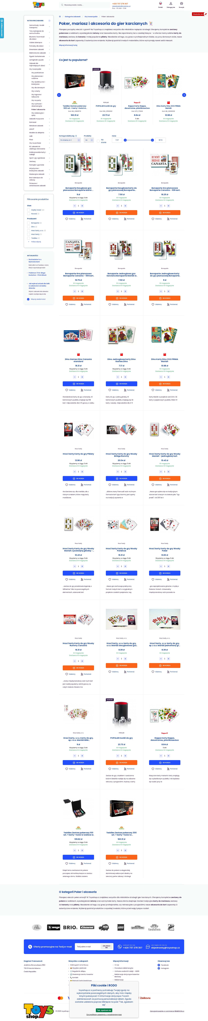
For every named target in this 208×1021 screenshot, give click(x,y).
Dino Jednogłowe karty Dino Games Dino (121, 360)
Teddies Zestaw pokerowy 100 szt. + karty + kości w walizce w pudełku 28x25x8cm (78, 834)
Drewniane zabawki (36, 49)
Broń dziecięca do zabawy (36, 179)
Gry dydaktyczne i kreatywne (38, 83)
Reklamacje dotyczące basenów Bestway (127, 975)
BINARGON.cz (179, 1011)
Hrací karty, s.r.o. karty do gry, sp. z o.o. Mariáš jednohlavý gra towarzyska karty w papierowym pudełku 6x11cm (164, 644)
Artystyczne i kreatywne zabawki (36, 169)
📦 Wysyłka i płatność (78, 968)
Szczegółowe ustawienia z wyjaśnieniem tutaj (104, 1015)
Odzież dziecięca (35, 42)
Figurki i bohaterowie (37, 56)
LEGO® (31, 129)
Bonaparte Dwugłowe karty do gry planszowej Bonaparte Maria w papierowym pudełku (121, 189)
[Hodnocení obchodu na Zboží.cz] (200, 14)
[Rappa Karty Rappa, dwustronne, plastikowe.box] (137, 81)
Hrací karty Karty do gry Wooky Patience (121, 549)
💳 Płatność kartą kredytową (81, 981)
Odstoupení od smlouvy (79, 965)
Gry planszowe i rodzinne (37, 77)
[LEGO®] (121, 927)
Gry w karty (36, 91)
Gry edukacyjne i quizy (38, 114)
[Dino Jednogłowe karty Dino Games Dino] (121, 335)
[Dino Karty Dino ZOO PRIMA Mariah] (168, 81)
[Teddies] (154, 927)
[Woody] (171, 927)
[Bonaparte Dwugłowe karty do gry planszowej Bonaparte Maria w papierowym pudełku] (121, 164)
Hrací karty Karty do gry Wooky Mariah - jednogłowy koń (164, 455)
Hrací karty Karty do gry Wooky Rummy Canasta (78, 644)
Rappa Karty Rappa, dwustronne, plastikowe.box (137, 107)
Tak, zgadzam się (104, 1010)
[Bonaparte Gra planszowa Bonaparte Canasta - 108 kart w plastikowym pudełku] (78, 249)
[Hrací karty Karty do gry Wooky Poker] (164, 524)
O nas (117, 965)
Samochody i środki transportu (36, 26)
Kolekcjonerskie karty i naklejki (37, 153)
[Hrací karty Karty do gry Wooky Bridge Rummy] (121, 430)
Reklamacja (119, 980)
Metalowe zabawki (36, 126)
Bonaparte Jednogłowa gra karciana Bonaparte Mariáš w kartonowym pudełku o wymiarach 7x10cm (121, 274)
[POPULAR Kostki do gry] (106, 81)
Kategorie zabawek (72, 17)
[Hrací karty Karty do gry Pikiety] (78, 430)
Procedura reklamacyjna (124, 968)
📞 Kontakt (74, 977)
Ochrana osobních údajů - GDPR (127, 971)
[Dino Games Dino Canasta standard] (78, 335)
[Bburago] (54, 927)
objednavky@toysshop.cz (121, 6)
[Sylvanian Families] (138, 927)
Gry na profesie (35, 143)
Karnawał (32, 122)
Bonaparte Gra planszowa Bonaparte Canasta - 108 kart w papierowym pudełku (165, 189)
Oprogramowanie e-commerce (162, 1011)
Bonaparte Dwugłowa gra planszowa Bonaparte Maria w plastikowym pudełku (78, 189)
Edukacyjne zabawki (36, 174)
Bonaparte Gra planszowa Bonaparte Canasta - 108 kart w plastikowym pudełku (78, 274)
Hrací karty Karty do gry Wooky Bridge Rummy (121, 455)
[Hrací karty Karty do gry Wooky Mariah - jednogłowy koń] (164, 430)
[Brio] (70, 927)
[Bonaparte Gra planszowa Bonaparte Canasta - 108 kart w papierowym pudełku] (164, 164)
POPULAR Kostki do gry (106, 106)
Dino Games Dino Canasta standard (78, 360)
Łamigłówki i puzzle (36, 60)
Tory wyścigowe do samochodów (36, 32)
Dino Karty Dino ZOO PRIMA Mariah (168, 107)
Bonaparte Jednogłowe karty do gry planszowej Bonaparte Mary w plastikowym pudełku (164, 274)
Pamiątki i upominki (36, 165)
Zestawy (32, 161)
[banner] (39, 5)
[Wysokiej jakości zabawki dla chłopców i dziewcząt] (60, 16)
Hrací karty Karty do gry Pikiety (78, 454)
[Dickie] (104, 927)
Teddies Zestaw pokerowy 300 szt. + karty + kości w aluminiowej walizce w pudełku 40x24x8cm (74, 107)
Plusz (31, 139)
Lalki (30, 136)
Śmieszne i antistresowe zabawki (37, 184)
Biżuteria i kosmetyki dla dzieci (37, 38)
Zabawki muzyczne (36, 119)
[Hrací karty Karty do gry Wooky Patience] (121, 524)
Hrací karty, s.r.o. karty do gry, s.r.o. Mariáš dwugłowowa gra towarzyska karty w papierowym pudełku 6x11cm (121, 644)
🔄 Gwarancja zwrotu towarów (81, 974)
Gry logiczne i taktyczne (37, 95)
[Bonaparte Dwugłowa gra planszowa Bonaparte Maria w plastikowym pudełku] (78, 164)
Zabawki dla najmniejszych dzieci (37, 64)
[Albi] (37, 927)
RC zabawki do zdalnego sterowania (37, 147)
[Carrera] (87, 927)
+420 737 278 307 (120, 3)
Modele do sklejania (36, 133)
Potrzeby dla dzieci (36, 46)
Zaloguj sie (106, 946)
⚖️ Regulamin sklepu (78, 971)
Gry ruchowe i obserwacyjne (37, 105)
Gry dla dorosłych (38, 88)
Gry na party (36, 100)
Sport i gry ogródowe (37, 158)
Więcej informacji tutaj (68, 45)
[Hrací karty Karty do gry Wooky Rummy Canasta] (78, 619)
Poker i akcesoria (38, 109)
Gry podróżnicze (38, 73)
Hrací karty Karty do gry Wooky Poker (164, 549)
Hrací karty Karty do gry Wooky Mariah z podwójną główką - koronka (78, 549)
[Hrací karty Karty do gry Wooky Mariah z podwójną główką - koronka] (78, 524)
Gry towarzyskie (91, 17)
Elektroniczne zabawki (37, 53)
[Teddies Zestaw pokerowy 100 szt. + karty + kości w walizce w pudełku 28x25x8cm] (78, 808)
